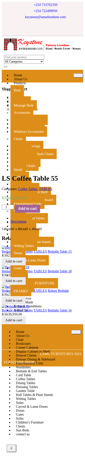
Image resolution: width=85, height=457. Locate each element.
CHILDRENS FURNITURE (34, 283)
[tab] (46, 222)
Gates (18, 268)
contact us (20, 310)
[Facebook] (33, 28)
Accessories (22, 112)
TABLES (45, 189)
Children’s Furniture (30, 422)
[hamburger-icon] (78, 75)
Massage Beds (24, 105)
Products (20, 83)
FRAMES (21, 291)
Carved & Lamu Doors (30, 260)
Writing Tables (24, 246)
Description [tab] (18, 221)
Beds (17, 90)
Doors (18, 253)
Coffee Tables (27, 189)
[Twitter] (42, 28)
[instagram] (52, 28)
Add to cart (27, 208)
